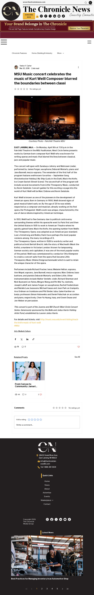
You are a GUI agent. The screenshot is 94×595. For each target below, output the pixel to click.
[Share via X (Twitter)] (21, 339)
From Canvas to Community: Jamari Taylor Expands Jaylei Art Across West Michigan (28, 385)
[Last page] (67, 589)
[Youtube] (59, 16)
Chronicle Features (19, 53)
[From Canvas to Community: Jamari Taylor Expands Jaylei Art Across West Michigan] (28, 371)
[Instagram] (41, 16)
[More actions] (78, 67)
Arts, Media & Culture (22, 331)
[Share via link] (33, 339)
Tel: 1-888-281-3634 (48, 467)
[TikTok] (63, 16)
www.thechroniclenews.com (34, 2)
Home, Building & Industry (42, 53)
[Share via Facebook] (15, 339)
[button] (29, 16)
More (59, 53)
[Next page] (62, 589)
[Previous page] (31, 589)
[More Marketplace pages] (52, 500)
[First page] (26, 589)
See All (77, 357)
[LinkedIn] (54, 16)
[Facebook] (45, 16)
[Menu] (90, 2)
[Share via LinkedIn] (27, 339)
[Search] (86, 3)
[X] (50, 16)
